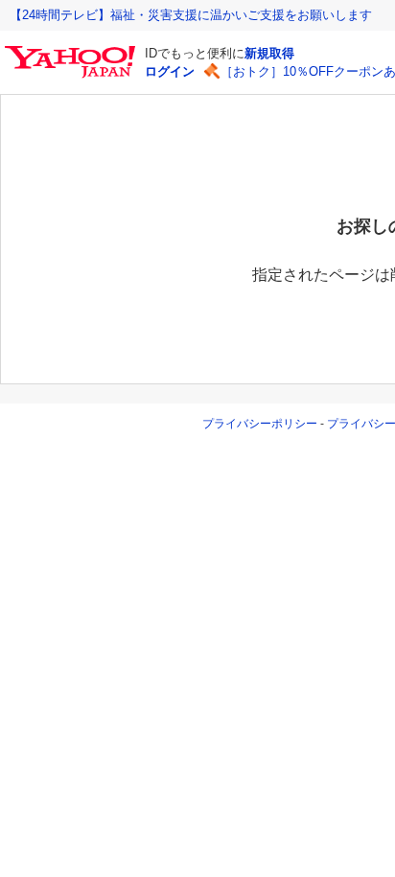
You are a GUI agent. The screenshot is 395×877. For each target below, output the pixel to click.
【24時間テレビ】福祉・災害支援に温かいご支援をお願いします (191, 15)
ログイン (170, 71)
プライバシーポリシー (259, 423)
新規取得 (269, 53)
